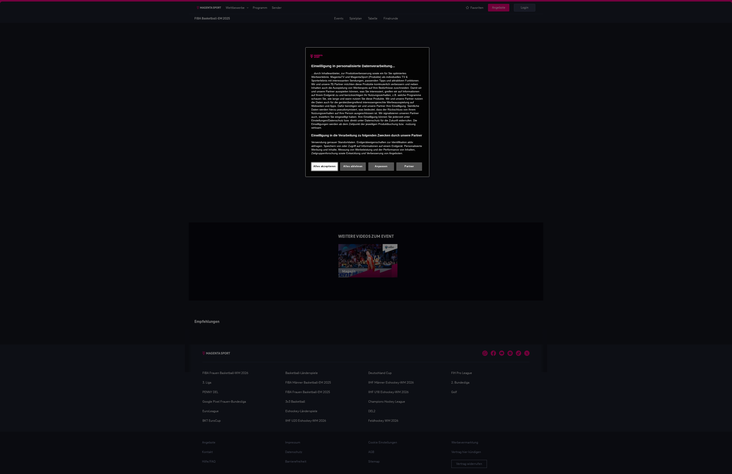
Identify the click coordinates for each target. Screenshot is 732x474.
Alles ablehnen (353, 166)
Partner (409, 166)
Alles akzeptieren (324, 166)
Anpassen (381, 166)
